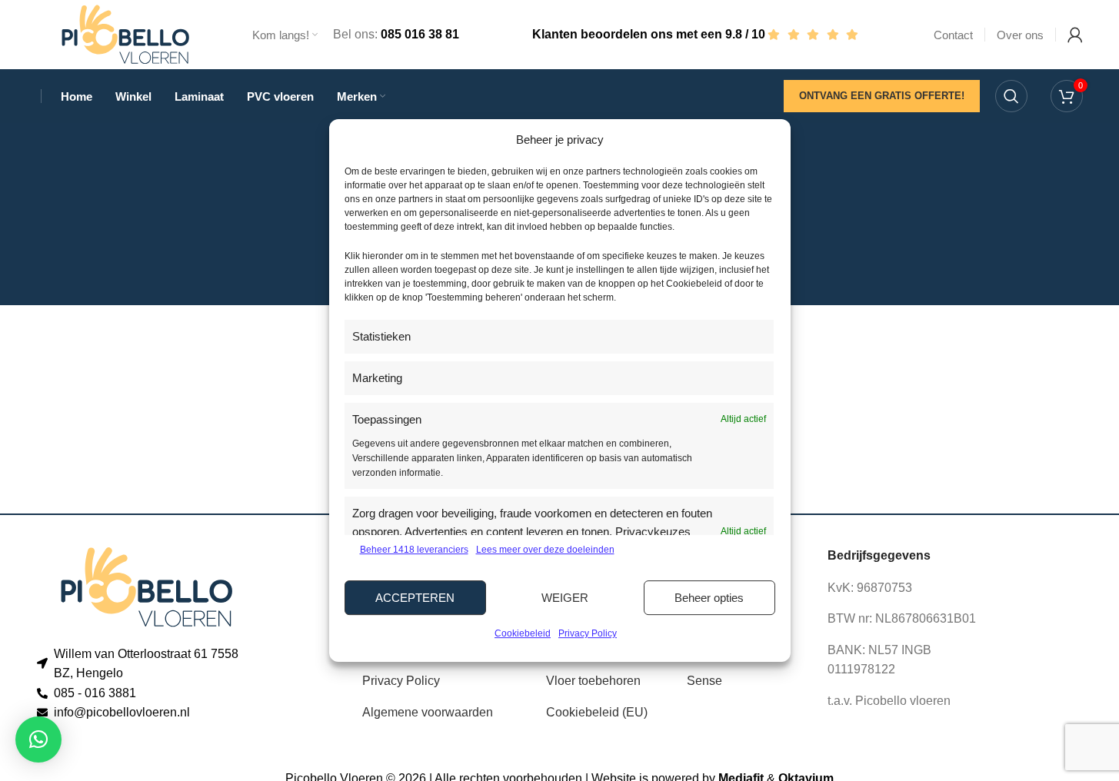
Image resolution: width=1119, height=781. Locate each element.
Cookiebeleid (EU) (597, 712)
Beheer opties (709, 597)
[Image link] (146, 586)
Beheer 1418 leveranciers (414, 549)
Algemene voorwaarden (427, 712)
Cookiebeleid (523, 633)
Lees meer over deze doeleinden (545, 549)
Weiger (564, 597)
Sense (704, 680)
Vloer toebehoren (593, 680)
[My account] (1075, 34)
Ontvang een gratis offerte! (881, 95)
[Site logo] (125, 33)
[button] (38, 739)
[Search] (1011, 96)
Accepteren (415, 597)
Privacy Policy (587, 633)
